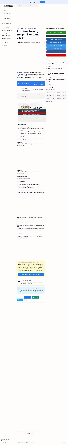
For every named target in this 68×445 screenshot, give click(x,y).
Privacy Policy (4, 440)
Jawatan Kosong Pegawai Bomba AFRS (56, 80)
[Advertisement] (7, 68)
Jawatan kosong (21, 72)
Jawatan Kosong (23, 442)
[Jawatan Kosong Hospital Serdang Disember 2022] (32, 111)
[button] (66, 6)
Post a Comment (30, 433)
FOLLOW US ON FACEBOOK (56, 42)
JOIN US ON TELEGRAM (56, 48)
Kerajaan (6, 15)
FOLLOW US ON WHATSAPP (56, 32)
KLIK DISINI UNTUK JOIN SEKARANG (31, 274)
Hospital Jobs (4, 35)
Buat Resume (5, 38)
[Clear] (37, 5)
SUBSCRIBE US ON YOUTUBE (56, 55)
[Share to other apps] (25, 300)
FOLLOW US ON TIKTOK (56, 36)
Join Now (42, 1)
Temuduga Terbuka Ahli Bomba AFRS (56, 74)
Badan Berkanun (7, 18)
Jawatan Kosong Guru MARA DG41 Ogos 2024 (56, 86)
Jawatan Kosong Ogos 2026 (55, 68)
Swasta (5, 21)
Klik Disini (23, 238)
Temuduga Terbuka (6, 30)
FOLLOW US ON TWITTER (56, 45)
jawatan (19, 77)
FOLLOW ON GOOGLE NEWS (56, 52)
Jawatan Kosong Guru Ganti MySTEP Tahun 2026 (57, 62)
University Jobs (5, 33)
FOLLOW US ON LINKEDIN (56, 39)
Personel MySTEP (5, 27)
